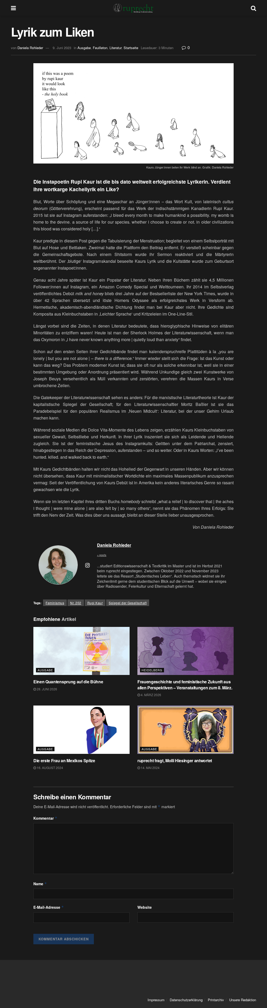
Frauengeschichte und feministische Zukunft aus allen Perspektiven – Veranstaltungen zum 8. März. (184, 684)
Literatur (116, 47)
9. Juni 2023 (62, 47)
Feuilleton (100, 47)
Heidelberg (152, 670)
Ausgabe (84, 47)
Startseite (131, 47)
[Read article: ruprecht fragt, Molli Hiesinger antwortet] (185, 730)
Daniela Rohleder (30, 47)
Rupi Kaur (95, 603)
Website (144, 907)
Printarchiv (216, 999)
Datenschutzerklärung (186, 999)
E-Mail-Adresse (48, 907)
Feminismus (55, 603)
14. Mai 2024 (150, 767)
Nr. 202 (75, 603)
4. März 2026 (150, 694)
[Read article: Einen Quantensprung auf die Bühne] (81, 651)
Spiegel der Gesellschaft (128, 603)
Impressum (156, 999)
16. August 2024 (49, 767)
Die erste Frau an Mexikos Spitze (64, 761)
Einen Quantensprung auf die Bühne (68, 682)
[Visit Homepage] (133, 8)
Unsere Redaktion (242, 999)
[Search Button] (253, 8)
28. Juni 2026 (46, 689)
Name (40, 883)
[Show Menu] (13, 8)
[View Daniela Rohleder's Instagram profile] (87, 565)
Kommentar (45, 818)
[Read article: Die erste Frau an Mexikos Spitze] (81, 730)
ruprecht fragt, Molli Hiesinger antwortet (174, 761)
